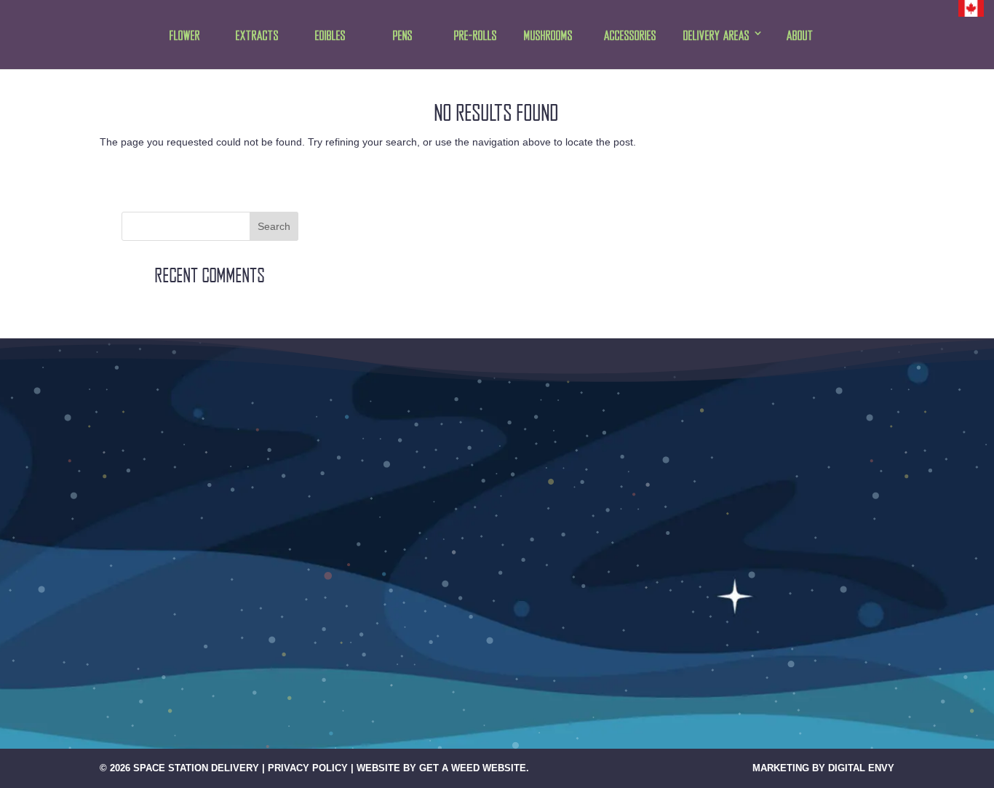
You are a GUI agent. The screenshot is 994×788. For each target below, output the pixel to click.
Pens (403, 36)
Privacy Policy (308, 768)
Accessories (630, 36)
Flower (185, 36)
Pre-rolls (475, 36)
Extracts (257, 36)
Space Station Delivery (196, 768)
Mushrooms (548, 36)
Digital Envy (861, 768)
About (800, 36)
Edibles (330, 36)
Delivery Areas (716, 36)
